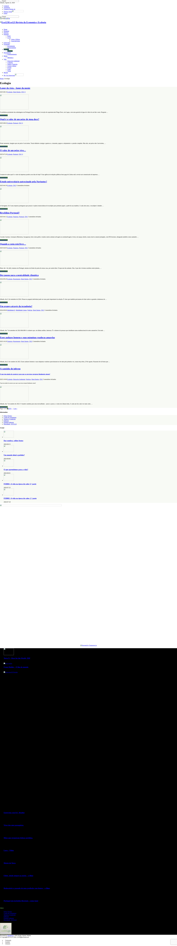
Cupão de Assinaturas (10, 417)
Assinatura (7, 7)
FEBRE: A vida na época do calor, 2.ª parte (20, 498)
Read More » (4, 115)
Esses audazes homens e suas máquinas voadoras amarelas (27, 337)
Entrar (5, 13)
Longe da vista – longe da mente (15, 88)
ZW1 (22, 92)
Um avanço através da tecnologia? (16, 306)
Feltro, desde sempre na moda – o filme (18, 876)
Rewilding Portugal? (10, 213)
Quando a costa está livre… (13, 244)
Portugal (6, 34)
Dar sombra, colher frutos (13, 441)
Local (9, 37)
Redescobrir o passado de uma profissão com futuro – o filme (27, 888)
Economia (7, 44)
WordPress (10, 935)
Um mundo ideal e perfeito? (14, 455)
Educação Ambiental (13, 61)
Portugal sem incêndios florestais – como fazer (21, 901)
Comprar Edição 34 (9, 9)
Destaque (6, 31)
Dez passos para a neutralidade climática (19, 275)
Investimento (11, 46)
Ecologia (6, 49)
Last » (15, 408)
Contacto (6, 6)
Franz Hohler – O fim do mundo (16, 667)
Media (5, 56)
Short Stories (17, 92)
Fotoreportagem (12, 54)
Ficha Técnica (8, 416)
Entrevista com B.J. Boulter (14, 813)
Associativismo (15, 41)
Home (5, 29)
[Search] (0, 1)
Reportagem (7, 52)
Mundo (6, 72)
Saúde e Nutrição (12, 64)
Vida (5, 59)
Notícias (6, 33)
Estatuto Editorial (9, 422)
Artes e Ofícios (15, 39)
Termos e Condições (10, 419)
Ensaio (9, 67)
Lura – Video (9, 850)
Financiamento (11, 47)
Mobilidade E (11, 310)
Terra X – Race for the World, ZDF (17, 658)
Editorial (6, 421)
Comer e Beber (11, 66)
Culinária (10, 62)
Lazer (9, 69)
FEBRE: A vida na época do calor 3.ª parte (20, 484)
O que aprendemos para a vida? (16, 470)
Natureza (10, 51)
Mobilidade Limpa (21, 310)
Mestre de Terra (10, 863)
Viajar (9, 71)
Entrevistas (7, 42)
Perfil (9, 36)
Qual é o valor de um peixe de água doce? (19, 119)
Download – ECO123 (10, 424)
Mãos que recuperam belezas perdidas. (18, 838)
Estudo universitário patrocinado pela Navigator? (23, 181)
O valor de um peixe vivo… (13, 150)
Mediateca (10, 57)
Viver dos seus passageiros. (14, 825)
